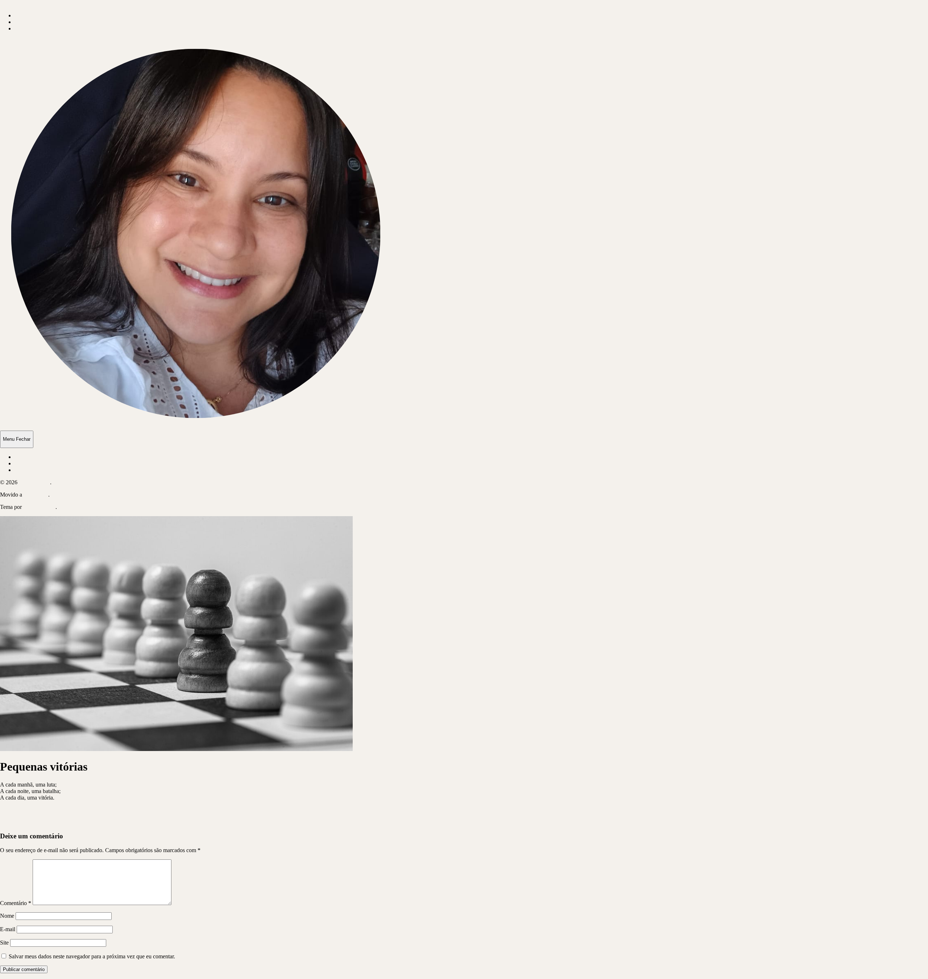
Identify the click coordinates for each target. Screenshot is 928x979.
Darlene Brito (34, 482)
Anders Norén (39, 507)
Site (4, 942)
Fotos (20, 28)
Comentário (15, 903)
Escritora (24, 22)
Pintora (22, 15)
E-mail (7, 929)
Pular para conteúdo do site (31, 3)
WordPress (36, 494)
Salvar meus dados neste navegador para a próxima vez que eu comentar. (92, 956)
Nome (7, 916)
